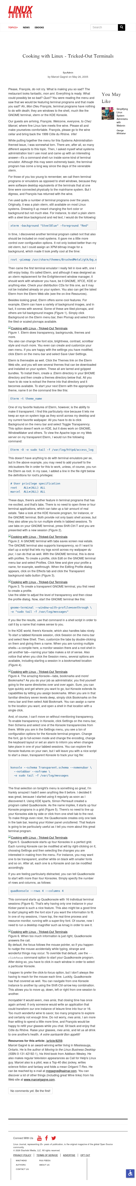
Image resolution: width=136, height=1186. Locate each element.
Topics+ (13, 27)
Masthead (21, 1160)
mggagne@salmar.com (61, 1070)
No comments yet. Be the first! (30, 1090)
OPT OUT (85, 1155)
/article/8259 (54, 1040)
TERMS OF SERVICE (47, 1155)
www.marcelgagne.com (39, 1079)
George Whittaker (121, 132)
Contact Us (22, 1169)
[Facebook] (46, 1139)
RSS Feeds (44, 1160)
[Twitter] (53, 1139)
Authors (21, 1164)
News (26, 27)
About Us (44, 1164)
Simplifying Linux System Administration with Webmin (124, 117)
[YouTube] (39, 1139)
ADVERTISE (69, 1155)
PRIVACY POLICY (22, 1155)
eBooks (39, 27)
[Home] (20, 10)
